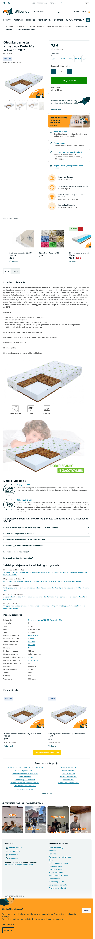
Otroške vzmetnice (68, 767)
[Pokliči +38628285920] (5, 3)
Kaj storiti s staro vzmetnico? (16, 552)
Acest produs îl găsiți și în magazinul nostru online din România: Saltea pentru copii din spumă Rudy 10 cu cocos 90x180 (45, 598)
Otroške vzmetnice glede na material (25, 783)
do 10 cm (31, 645)
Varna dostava (54, 879)
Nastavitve (8, 930)
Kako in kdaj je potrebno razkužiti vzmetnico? (23, 545)
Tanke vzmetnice (68, 770)
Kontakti (53, 3)
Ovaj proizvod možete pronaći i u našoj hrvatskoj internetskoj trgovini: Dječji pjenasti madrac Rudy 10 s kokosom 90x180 (44, 607)
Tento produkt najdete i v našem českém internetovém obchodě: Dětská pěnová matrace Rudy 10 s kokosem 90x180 (46, 589)
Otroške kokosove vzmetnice (68, 783)
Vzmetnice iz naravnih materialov (25, 773)
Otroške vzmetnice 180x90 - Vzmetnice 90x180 (46, 620)
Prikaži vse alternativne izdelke (47, 753)
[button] (9, 100)
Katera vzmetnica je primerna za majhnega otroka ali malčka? (30, 527)
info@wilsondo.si (15, 847)
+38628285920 (14, 851)
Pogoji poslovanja (56, 872)
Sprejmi (86, 910)
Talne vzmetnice (68, 773)
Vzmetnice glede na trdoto (25, 779)
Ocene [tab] (15, 271)
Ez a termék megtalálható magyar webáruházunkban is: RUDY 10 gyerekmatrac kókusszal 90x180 (42, 581)
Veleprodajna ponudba (58, 885)
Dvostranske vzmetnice (68, 777)
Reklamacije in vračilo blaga (60, 857)
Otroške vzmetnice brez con (25, 786)
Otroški (31, 648)
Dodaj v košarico (69, 80)
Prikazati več (47, 793)
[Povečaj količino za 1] (69, 71)
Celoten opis (56, 109)
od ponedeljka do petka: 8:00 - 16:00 (21, 863)
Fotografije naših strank (58, 875)
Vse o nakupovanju (39, 3)
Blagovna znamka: (13, 63)
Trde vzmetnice (68, 779)
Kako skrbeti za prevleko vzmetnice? (19, 533)
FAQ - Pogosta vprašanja (58, 863)
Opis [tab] (7, 271)
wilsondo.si (13, 858)
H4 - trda (31, 642)
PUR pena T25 (23, 485)
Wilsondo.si (13, 855)
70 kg (30, 660)
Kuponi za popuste (56, 882)
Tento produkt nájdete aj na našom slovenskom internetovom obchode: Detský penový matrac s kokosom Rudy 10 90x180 (45, 573)
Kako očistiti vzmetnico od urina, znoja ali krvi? (24, 539)
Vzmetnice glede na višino (25, 770)
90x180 (31, 639)
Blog (51, 860)
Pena (30, 635)
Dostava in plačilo (56, 869)
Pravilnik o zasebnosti (57, 888)
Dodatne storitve (55, 866)
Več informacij (8, 924)
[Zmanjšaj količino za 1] (53, 71)
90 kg (35, 660)
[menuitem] (7, 20)
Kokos (35, 635)
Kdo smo (52, 854)
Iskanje (58, 11)
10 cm (30, 657)
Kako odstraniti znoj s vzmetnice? (18, 558)
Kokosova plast (24, 499)
